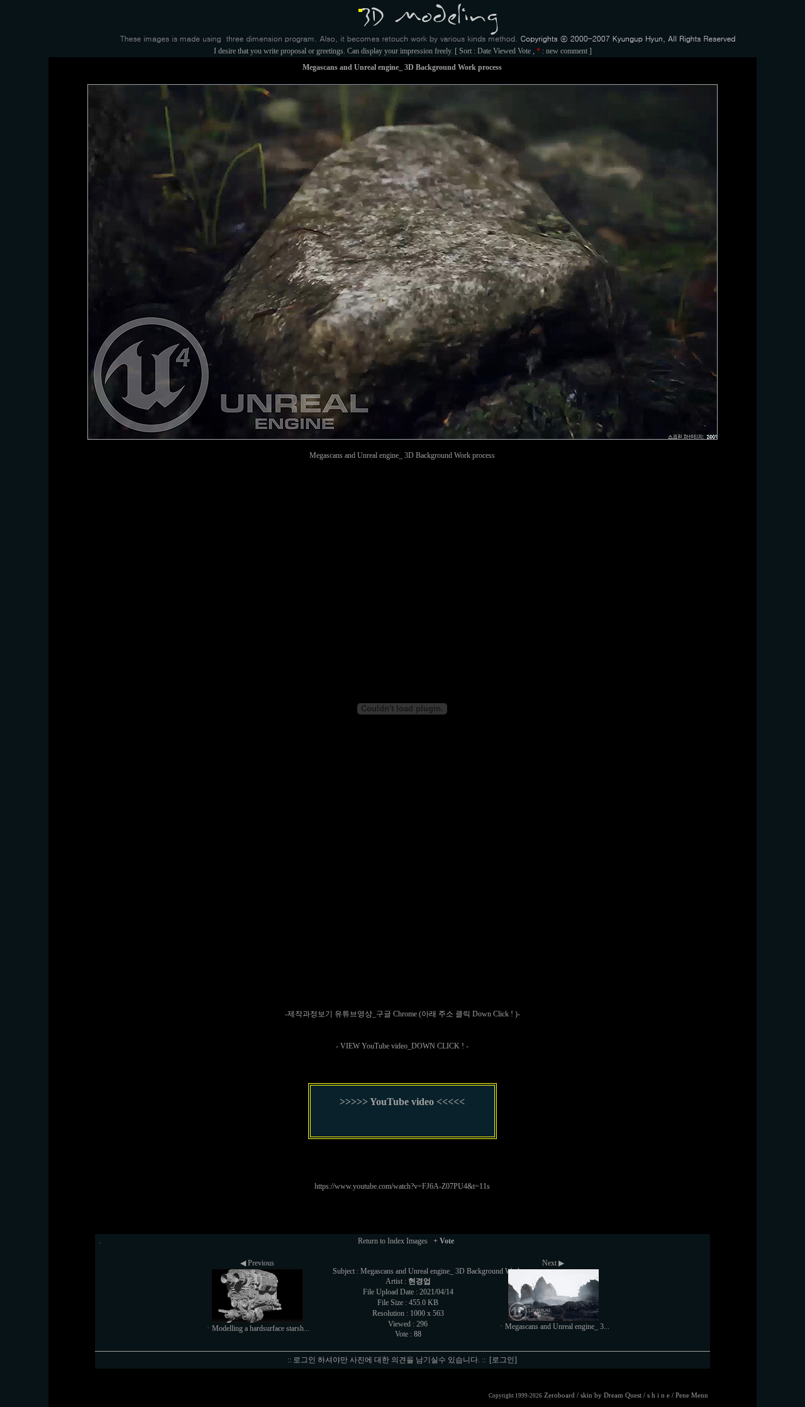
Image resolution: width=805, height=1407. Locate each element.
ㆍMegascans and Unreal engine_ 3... (553, 1326)
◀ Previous (257, 1263)
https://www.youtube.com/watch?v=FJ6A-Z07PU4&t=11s (402, 1186)
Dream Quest (622, 1395)
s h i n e (658, 1395)
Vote (524, 51)
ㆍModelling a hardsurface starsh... (256, 1328)
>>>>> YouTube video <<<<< (402, 1101)
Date (484, 51)
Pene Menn (691, 1395)
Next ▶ (553, 1263)
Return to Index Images (393, 1241)
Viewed (504, 51)
